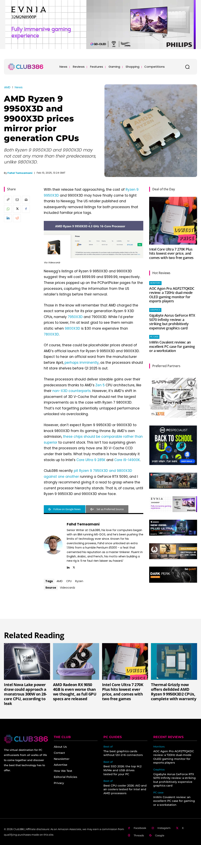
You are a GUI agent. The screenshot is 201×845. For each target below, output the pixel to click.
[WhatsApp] (8, 209)
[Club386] (25, 66)
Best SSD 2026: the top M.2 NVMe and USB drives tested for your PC (122, 770)
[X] (17, 209)
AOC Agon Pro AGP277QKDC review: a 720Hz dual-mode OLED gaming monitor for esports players (171, 295)
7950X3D (75, 316)
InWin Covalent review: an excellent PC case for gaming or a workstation (172, 346)
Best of (108, 746)
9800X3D (72, 328)
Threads (139, 835)
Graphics (155, 309)
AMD (7, 87)
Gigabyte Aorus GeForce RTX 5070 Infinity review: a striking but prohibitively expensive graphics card (172, 321)
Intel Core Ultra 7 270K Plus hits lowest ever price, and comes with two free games (171, 253)
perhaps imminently (82, 362)
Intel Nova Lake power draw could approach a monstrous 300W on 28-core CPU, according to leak (25, 694)
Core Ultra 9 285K (90, 460)
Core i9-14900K (127, 460)
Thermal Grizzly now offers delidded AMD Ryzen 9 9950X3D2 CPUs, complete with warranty (173, 691)
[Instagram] (153, 828)
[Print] (26, 200)
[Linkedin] (8, 218)
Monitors (155, 283)
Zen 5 (100, 385)
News (19, 87)
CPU (69, 581)
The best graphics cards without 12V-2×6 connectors (123, 753)
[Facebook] (26, 209)
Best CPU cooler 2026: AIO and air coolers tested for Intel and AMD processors (125, 789)
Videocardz (67, 588)
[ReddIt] (17, 218)
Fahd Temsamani (19, 173)
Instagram (164, 828)
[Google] (150, 835)
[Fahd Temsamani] (53, 545)
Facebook (140, 828)
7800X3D (51, 334)
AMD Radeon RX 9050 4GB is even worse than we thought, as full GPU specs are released (74, 691)
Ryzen (79, 581)
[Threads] (129, 835)
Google (159, 835)
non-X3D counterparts (71, 390)
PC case (154, 336)
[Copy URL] (8, 200)
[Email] (17, 200)
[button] (187, 67)
